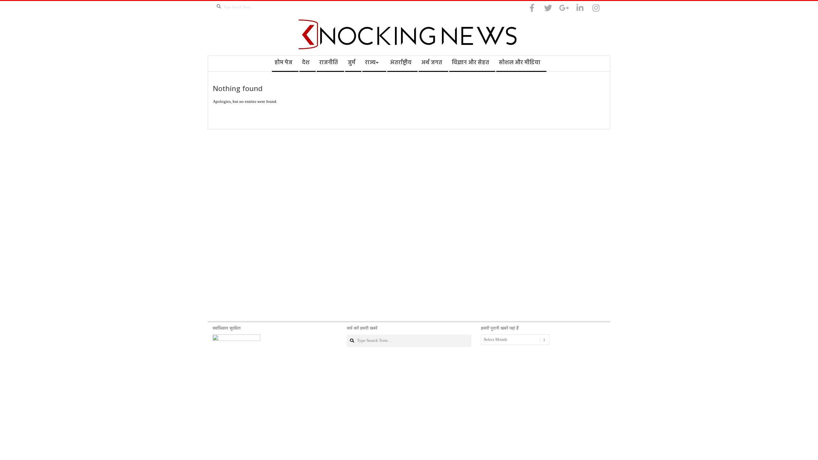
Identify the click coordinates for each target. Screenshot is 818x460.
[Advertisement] (409, 225)
